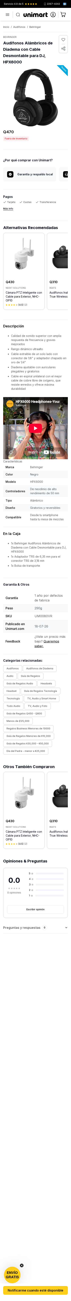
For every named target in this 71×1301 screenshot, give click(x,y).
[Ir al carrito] (63, 14)
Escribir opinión (35, 909)
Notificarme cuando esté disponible (35, 1290)
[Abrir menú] (7, 14)
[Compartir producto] (63, 48)
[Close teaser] (22, 1265)
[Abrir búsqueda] (18, 14)
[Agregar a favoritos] (63, 39)
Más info (8, 208)
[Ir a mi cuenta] (53, 14)
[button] (12, 1275)
